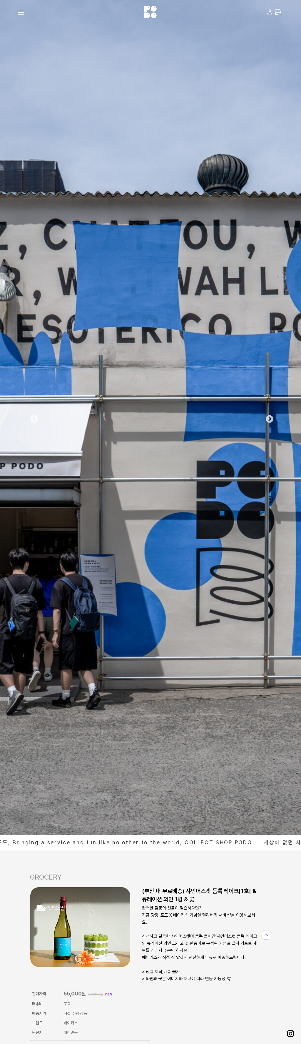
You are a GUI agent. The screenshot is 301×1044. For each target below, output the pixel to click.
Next (268, 418)
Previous (33, 418)
